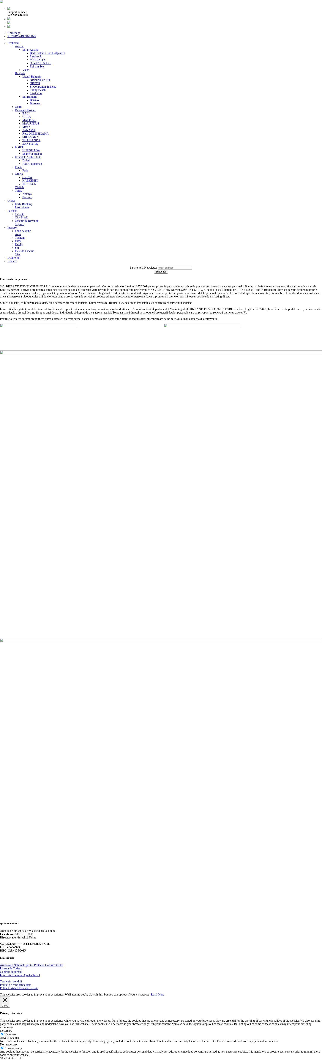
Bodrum (27, 197)
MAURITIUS (30, 123)
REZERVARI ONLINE (21, 36)
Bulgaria (20, 73)
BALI (25, 113)
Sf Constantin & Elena (43, 86)
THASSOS (29, 183)
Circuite (19, 214)
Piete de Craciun (24, 251)
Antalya (27, 194)
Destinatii (13, 43)
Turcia (18, 190)
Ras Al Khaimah (32, 163)
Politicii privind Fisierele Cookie (19, 988)
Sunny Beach (38, 90)
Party (18, 240)
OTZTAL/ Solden (40, 63)
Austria (19, 46)
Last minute (22, 207)
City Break (21, 217)
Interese (12, 227)
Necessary (10, 1034)
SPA (17, 254)
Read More (157, 994)
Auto (18, 234)
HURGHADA (31, 150)
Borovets (35, 103)
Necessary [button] (6, 1030)
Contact (12, 261)
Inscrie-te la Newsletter (143, 267)
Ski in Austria (30, 49)
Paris (25, 170)
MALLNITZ (37, 59)
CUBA (26, 116)
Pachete (12, 210)
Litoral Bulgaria (31, 76)
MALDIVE (29, 120)
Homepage (13, 32)
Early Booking (23, 204)
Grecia (19, 173)
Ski (17, 247)
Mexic (26, 126)
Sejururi (19, 224)
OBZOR (35, 83)
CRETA (27, 177)
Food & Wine (23, 230)
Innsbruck (36, 56)
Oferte (11, 200)
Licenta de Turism (10, 968)
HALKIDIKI (30, 180)
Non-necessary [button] (9, 1044)
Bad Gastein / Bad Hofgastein (47, 53)
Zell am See (37, 66)
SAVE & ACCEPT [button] (11, 1058)
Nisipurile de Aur (40, 79)
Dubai (26, 160)
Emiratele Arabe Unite (28, 157)
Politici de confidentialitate (15, 984)
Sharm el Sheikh (32, 153)
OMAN (19, 187)
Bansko (34, 100)
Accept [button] (146, 994)
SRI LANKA (30, 136)
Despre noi (13, 257)
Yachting (20, 237)
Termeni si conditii (11, 981)
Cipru (18, 106)
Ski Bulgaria (29, 96)
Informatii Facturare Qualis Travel (20, 975)
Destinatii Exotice (25, 110)
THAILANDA (31, 140)
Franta (18, 167)
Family (19, 244)
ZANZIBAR (30, 143)
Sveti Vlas (36, 93)
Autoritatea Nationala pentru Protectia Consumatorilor (31, 965)
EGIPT (19, 147)
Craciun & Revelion (27, 220)
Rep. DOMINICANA (35, 133)
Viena (25, 69)
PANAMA (28, 130)
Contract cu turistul (11, 971)
